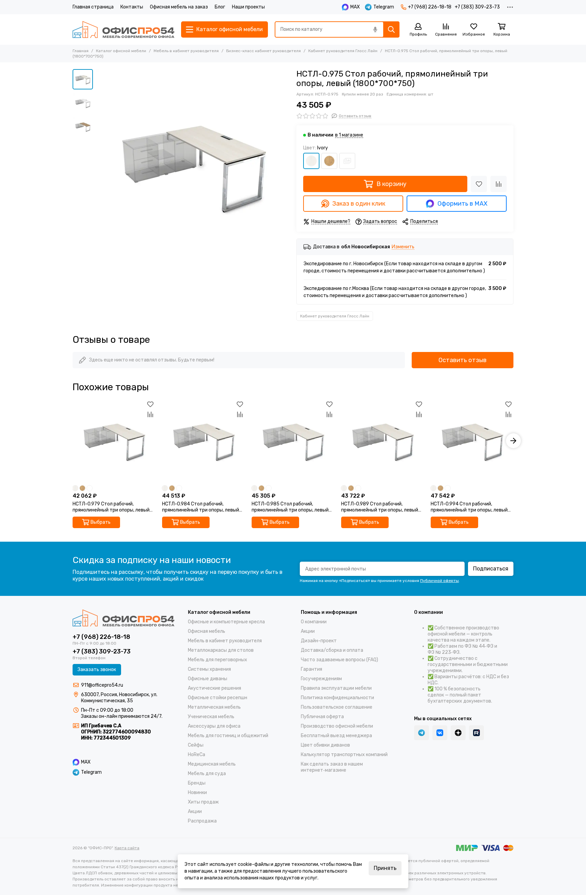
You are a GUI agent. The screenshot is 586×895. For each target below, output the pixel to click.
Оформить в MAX (462, 203)
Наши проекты (248, 7)
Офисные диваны (207, 679)
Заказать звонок (97, 669)
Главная (81, 50)
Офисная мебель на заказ (179, 7)
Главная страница (93, 7)
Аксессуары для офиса (214, 726)
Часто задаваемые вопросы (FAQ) (339, 660)
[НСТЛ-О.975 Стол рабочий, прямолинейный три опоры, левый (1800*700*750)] (193, 165)
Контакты (131, 7)
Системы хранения (209, 669)
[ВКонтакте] (439, 732)
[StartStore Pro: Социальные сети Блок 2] (476, 732)
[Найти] (391, 29)
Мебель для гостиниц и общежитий (228, 735)
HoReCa (196, 754)
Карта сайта (127, 848)
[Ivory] (311, 161)
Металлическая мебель (214, 707)
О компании (314, 622)
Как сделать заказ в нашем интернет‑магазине (332, 767)
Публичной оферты (439, 580)
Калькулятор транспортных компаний (344, 754)
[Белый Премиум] (347, 161)
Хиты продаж (203, 802)
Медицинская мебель (212, 764)
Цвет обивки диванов (325, 745)
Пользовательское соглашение (336, 707)
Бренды (197, 783)
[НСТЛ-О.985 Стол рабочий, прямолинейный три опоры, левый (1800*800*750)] (293, 440)
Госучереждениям (321, 679)
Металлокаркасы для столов (221, 650)
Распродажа (202, 821)
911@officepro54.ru (102, 685)
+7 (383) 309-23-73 (477, 7)
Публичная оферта (322, 717)
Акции (195, 811)
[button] (99, 165)
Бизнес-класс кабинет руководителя (263, 50)
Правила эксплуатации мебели (336, 688)
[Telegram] (421, 732)
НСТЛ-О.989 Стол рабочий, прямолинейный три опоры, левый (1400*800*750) (379, 507)
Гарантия (311, 669)
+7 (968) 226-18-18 (429, 7)
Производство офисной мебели (337, 726)
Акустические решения (214, 688)
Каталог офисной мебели (121, 50)
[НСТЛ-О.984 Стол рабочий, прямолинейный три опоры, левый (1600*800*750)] (203, 440)
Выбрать (101, 522)
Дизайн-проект (319, 641)
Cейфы (195, 745)
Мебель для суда (207, 773)
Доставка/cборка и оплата (332, 650)
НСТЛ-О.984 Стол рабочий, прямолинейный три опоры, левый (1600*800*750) (200, 507)
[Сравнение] (498, 184)
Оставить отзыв (462, 360)
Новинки (197, 792)
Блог (220, 7)
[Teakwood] (329, 161)
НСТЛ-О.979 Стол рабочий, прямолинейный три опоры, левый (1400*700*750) (111, 507)
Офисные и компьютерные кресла (226, 622)
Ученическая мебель (211, 717)
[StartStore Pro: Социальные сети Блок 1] (458, 732)
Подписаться (490, 568)
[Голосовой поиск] (375, 29)
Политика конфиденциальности (337, 698)
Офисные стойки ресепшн (217, 698)
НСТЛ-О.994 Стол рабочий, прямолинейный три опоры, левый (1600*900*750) (469, 507)
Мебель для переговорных (217, 660)
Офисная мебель (206, 631)
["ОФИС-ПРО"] (123, 29)
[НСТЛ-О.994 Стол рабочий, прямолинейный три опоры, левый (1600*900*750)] (472, 440)
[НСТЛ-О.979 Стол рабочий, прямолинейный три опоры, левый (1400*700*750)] (114, 440)
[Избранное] (479, 184)
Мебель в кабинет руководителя (186, 50)
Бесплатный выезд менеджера (336, 735)
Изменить (403, 247)
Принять (385, 868)
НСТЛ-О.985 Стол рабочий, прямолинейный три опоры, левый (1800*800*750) (290, 507)
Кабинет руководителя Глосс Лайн (342, 50)
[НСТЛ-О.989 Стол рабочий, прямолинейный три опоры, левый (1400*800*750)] (382, 440)
